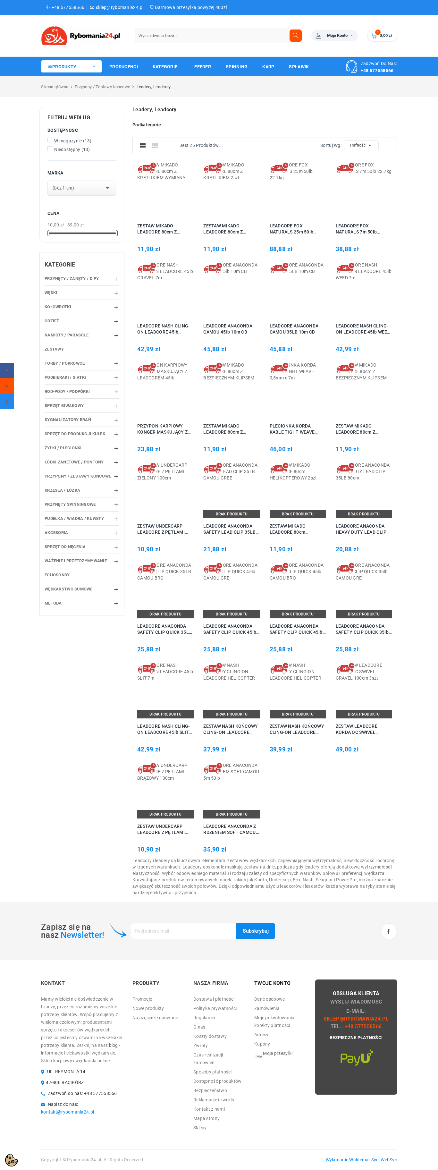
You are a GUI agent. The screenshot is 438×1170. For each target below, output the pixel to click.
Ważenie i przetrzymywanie (76, 560)
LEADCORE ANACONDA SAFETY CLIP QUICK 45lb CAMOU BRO (296, 629)
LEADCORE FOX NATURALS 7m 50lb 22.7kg (356, 229)
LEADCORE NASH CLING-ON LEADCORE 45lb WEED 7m (363, 329)
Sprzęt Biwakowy (64, 405)
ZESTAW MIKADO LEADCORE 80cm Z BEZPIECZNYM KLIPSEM (229, 429)
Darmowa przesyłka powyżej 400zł (190, 7)
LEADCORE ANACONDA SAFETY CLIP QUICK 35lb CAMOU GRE (362, 629)
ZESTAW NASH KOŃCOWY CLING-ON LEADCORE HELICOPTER (230, 729)
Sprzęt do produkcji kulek (75, 433)
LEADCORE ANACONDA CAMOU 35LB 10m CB (294, 329)
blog (113, 1045)
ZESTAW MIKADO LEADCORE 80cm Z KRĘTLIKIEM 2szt (223, 229)
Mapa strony (206, 1118)
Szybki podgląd (172, 189)
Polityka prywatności (215, 1008)
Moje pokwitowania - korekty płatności (275, 1021)
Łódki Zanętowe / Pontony (74, 462)
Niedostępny (72, 149)
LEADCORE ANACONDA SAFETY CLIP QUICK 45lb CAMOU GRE (229, 629)
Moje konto (337, 35)
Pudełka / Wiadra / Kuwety (74, 518)
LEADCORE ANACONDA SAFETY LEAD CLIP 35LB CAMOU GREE (229, 529)
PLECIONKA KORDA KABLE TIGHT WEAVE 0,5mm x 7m (292, 429)
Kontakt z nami (209, 1109)
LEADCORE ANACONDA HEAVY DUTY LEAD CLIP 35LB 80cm (361, 529)
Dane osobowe (269, 999)
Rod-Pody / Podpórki (67, 391)
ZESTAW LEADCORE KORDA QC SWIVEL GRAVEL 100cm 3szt (357, 729)
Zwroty (200, 1045)
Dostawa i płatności (213, 999)
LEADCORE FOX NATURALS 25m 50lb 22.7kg (292, 229)
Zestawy (54, 349)
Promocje (142, 999)
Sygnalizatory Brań (68, 419)
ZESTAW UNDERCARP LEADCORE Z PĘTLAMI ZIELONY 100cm (161, 529)
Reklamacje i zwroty (213, 1099)
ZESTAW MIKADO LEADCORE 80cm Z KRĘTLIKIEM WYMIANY (161, 229)
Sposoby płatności (212, 1071)
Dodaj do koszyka (156, 189)
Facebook (389, 931)
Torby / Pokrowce (65, 363)
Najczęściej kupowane (155, 1017)
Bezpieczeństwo (210, 1090)
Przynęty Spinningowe (70, 504)
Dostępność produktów (217, 1081)
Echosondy (57, 574)
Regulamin (204, 1017)
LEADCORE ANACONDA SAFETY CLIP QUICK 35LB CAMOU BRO (164, 629)
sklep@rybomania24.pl (120, 7)
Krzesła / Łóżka (62, 490)
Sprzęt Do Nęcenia (65, 546)
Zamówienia (267, 1008)
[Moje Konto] (7, 401)
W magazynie (73, 140)
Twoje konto (272, 983)
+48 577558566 (67, 7)
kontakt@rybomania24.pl (67, 1112)
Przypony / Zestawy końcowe (78, 476)
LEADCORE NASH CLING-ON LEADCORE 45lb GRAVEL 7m (163, 329)
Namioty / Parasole (66, 335)
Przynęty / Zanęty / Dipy (72, 278)
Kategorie (60, 264)
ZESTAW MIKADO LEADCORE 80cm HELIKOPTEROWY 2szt (294, 529)
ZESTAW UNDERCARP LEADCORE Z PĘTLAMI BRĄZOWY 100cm (161, 829)
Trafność (361, 145)
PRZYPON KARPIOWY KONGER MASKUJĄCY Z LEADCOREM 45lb (162, 429)
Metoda (53, 603)
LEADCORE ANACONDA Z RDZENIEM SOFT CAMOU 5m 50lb (229, 829)
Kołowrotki (58, 306)
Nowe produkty (148, 1008)
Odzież (52, 320)
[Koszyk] (7, 386)
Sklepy (200, 1127)
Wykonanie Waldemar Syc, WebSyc (361, 1159)
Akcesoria (56, 532)
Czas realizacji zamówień (208, 1058)
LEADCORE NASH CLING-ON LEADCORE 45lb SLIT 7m (163, 729)
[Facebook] (7, 370)
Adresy (261, 1034)
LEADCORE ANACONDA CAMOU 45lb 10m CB (227, 329)
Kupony (262, 1044)
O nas (199, 1027)
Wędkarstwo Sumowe (69, 589)
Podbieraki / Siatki (65, 377)
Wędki (51, 292)
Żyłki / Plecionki (63, 447)
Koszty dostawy (210, 1036)
